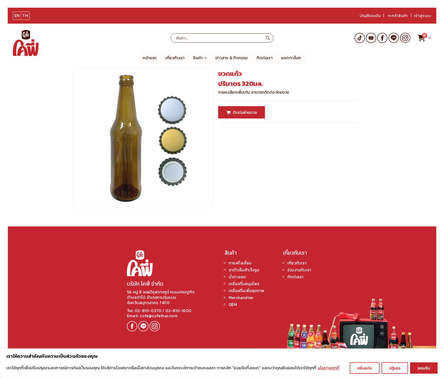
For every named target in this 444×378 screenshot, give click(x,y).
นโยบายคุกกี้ (328, 368)
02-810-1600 (178, 310)
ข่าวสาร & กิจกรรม (231, 58)
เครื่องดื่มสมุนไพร (244, 284)
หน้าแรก (150, 58)
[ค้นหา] (268, 38)
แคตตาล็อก (291, 58)
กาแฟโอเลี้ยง (240, 263)
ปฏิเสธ (395, 368)
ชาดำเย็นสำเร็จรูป (244, 270)
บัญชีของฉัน (370, 15)
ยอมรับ (424, 368)
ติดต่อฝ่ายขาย (245, 112)
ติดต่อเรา (264, 58)
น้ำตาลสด (237, 277)
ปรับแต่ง (364, 368)
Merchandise (241, 297)
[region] (222, 363)
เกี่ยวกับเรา (175, 58)
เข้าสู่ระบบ (422, 15)
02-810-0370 (148, 310)
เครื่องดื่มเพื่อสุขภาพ (246, 290)
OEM (233, 304)
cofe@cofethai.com (158, 316)
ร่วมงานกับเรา (299, 270)
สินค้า (198, 58)
